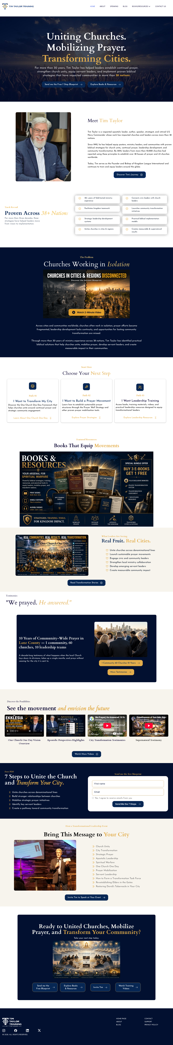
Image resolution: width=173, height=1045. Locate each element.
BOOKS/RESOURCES (140, 6)
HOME (92, 6)
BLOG (125, 6)
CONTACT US (160, 6)
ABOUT (102, 6)
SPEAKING (114, 6)
